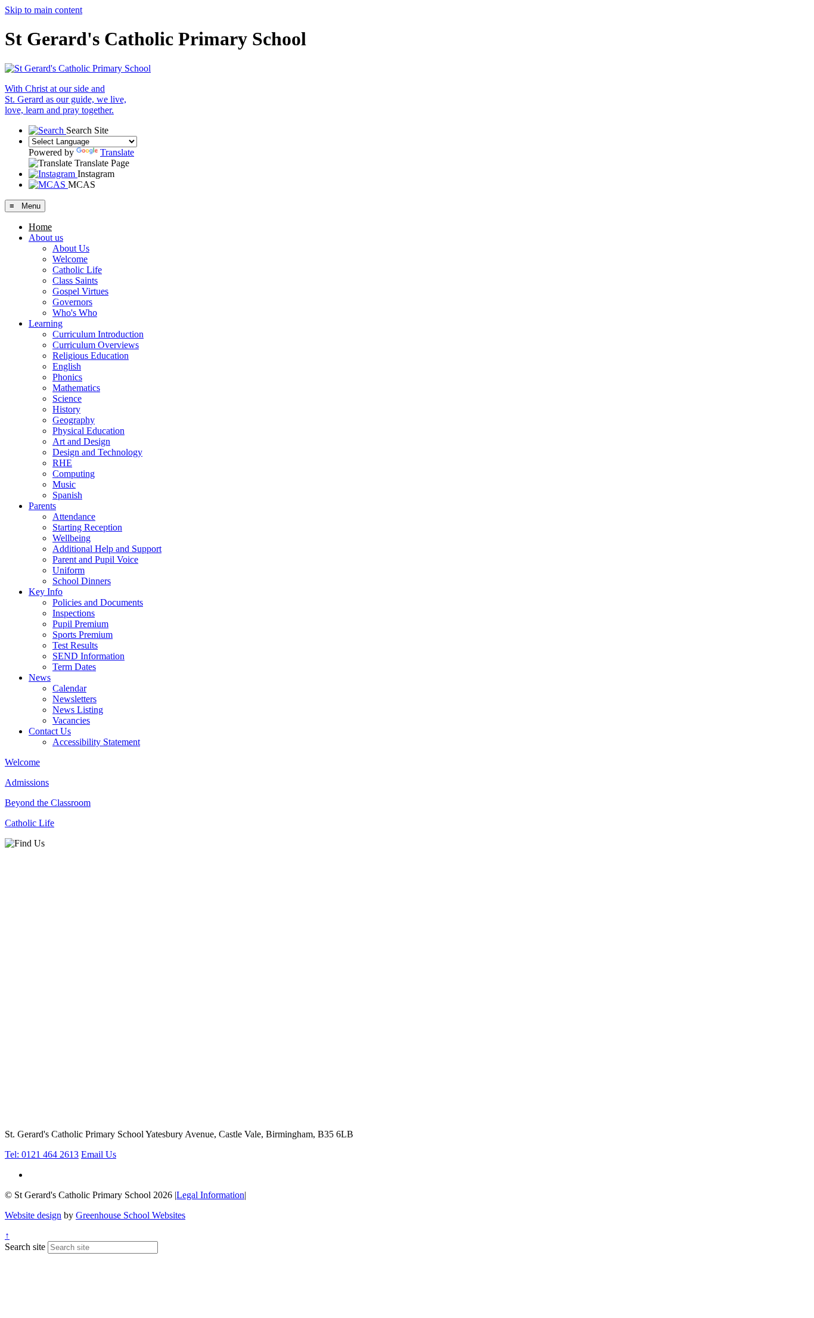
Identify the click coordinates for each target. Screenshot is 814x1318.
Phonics (67, 377)
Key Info (46, 592)
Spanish (67, 495)
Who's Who (74, 313)
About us (46, 237)
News (40, 677)
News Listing (77, 710)
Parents (42, 506)
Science (67, 398)
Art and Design (81, 441)
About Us (70, 248)
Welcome (70, 259)
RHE (62, 463)
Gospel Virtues (80, 291)
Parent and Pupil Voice (95, 559)
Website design (33, 1215)
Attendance (73, 516)
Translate (117, 152)
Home (40, 227)
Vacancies (71, 720)
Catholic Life (77, 270)
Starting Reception (87, 527)
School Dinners (81, 581)
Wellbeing (71, 538)
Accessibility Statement (96, 742)
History (66, 409)
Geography (73, 420)
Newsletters (74, 699)
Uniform (68, 570)
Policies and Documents (97, 602)
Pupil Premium (80, 624)
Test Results (75, 645)
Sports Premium (82, 634)
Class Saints (75, 280)
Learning (46, 323)
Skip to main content (43, 10)
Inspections (73, 613)
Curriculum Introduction (98, 334)
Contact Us (50, 731)
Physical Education (88, 431)
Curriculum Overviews (95, 345)
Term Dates (74, 667)
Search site (25, 1247)
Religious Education (90, 356)
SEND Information (88, 656)
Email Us (98, 1154)
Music (64, 484)
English (66, 366)
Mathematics (76, 388)
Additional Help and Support (106, 549)
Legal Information (210, 1195)
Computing (73, 474)
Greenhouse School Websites (130, 1215)
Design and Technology (97, 452)
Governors (72, 302)
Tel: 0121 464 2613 (42, 1154)
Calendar (69, 688)
